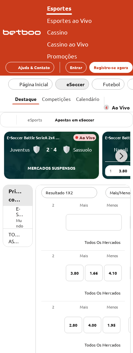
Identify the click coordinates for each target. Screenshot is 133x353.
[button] (121, 156)
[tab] (25, 98)
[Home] (23, 32)
